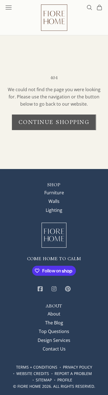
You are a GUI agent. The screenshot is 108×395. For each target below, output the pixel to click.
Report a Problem (73, 373)
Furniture (54, 193)
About (54, 314)
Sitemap (44, 379)
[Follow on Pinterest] (67, 288)
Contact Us (54, 349)
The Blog (54, 323)
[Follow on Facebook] (40, 288)
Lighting (54, 210)
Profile (64, 379)
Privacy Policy (77, 367)
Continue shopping (54, 122)
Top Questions (54, 331)
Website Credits (32, 373)
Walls (54, 201)
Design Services (54, 340)
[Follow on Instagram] (54, 288)
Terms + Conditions (36, 367)
